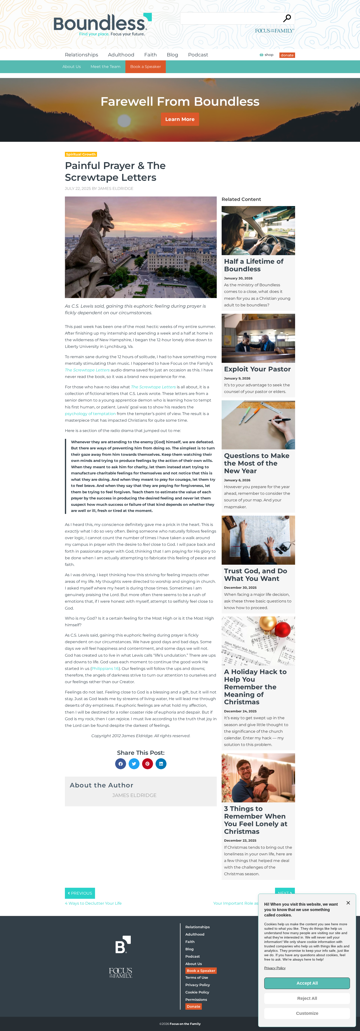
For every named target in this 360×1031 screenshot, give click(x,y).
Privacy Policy (197, 985)
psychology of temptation (90, 413)
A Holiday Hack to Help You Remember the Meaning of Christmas (255, 687)
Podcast (198, 55)
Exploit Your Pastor (257, 369)
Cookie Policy (197, 992)
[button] (120, 763)
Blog (172, 55)
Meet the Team (105, 66)
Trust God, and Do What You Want (255, 575)
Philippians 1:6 (105, 668)
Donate (193, 1006)
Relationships (81, 55)
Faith (150, 55)
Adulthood (121, 55)
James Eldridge (115, 188)
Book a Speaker (145, 66)
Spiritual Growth (81, 154)
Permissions (196, 999)
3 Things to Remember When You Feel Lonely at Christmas (256, 820)
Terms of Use (196, 977)
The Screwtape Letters (87, 370)
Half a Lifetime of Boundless (253, 265)
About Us (71, 66)
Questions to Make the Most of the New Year (256, 463)
